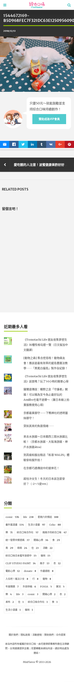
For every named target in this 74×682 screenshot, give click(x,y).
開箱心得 (41, 540)
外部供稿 (29, 586)
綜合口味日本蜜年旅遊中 (21, 555)
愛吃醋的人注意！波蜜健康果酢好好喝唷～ (44, 165)
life (28, 517)
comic (12, 517)
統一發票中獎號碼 (17, 540)
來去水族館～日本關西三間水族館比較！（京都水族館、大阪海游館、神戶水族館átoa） (45, 442)
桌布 (10, 601)
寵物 (47, 578)
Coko (55, 524)
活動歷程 (37, 634)
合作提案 (61, 634)
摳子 (44, 563)
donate (30, 571)
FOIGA (46, 586)
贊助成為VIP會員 (49, 119)
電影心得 (13, 571)
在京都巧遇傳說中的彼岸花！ (41, 468)
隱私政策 (25, 634)
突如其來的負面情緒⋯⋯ (38, 426)
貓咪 (45, 555)
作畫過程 (46, 571)
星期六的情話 (48, 517)
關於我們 (13, 634)
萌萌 (22, 547)
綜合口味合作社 (27, 532)
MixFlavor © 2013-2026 (37, 662)
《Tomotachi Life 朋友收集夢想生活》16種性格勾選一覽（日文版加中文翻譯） (45, 345)
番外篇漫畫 (15, 524)
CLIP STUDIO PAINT (21, 563)
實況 (60, 586)
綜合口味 (31, 643)
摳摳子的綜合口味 (54, 532)
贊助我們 (49, 634)
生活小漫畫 (36, 524)
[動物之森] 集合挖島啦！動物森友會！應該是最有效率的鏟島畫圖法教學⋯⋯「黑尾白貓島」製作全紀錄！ (45, 363)
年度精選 (12, 586)
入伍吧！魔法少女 (17, 578)
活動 (47, 547)
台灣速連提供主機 (19, 648)
